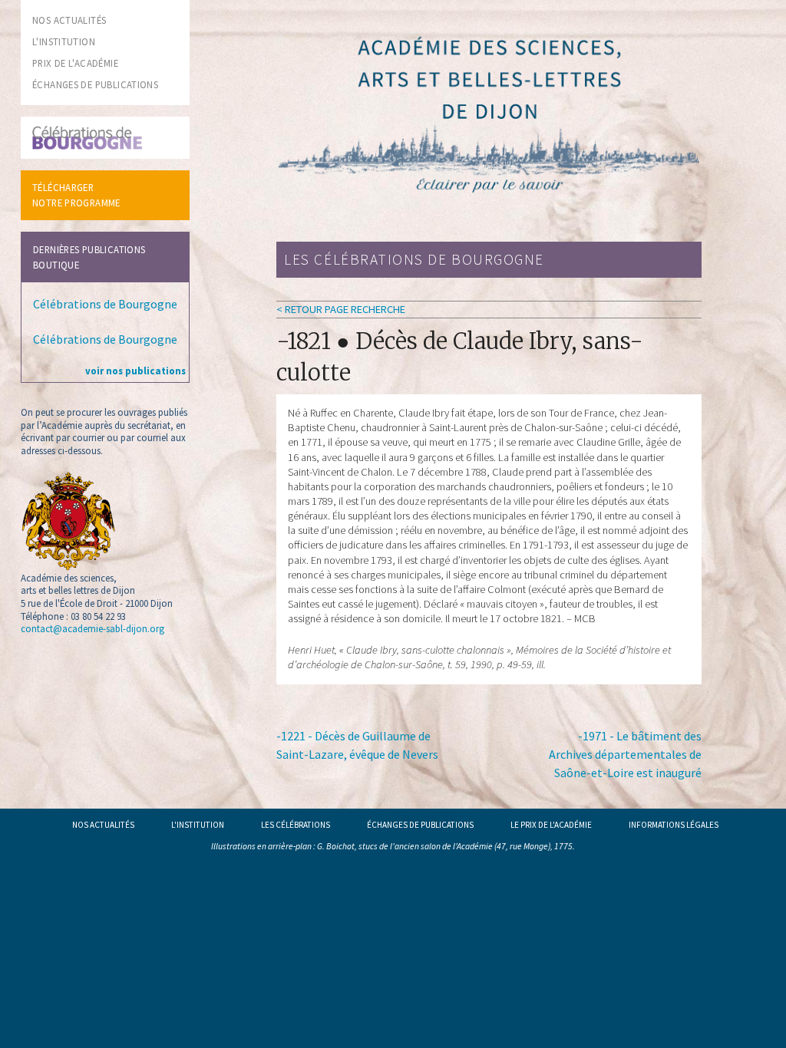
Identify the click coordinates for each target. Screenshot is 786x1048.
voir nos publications (135, 370)
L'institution (197, 824)
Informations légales (673, 824)
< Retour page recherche (340, 309)
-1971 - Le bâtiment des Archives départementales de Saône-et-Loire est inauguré (625, 754)
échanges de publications (95, 84)
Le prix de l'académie (551, 824)
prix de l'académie (75, 63)
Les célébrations (295, 824)
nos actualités (69, 20)
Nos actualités (103, 824)
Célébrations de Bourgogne (105, 303)
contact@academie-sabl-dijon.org (92, 628)
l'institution (63, 41)
